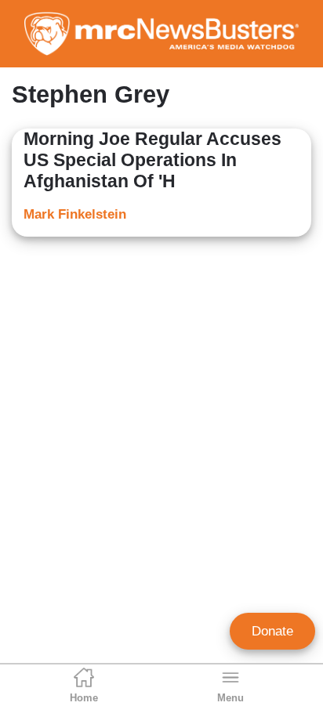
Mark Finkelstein (75, 214)
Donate (272, 631)
